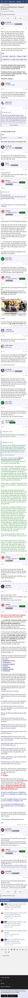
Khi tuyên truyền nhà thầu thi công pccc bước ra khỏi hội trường (15, 922)
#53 (26, 408)
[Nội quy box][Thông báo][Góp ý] (10, 713)
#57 (26, 611)
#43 (26, 108)
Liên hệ (2, 983)
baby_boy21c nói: (6, 442)
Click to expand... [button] (14, 125)
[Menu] (2, 1)
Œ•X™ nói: (4, 192)
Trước (8, 18)
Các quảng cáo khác (16, 907)
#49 (26, 284)
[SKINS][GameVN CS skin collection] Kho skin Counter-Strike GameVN (13, 725)
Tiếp (20, 18)
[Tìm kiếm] (26, 1)
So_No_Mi (4, 11)
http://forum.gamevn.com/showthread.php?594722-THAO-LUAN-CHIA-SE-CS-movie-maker (14, 842)
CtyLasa (6, 934)
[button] (14, 980)
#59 (26, 857)
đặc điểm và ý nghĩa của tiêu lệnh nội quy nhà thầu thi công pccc (15, 905)
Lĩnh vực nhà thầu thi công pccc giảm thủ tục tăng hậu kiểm (14, 940)
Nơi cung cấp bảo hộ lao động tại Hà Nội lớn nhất (15, 931)
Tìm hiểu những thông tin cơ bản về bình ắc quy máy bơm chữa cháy (15, 914)
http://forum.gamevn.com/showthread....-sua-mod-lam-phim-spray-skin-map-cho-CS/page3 (14, 866)
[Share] (24, 28)
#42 (26, 89)
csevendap (7, 907)
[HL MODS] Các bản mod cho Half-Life (11, 701)
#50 (26, 336)
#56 (26, 591)
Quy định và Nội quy (5, 986)
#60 (26, 877)
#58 (26, 835)
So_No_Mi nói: (5, 112)
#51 (26, 351)
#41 (26, 28)
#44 (26, 152)
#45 (26, 169)
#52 (26, 375)
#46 (26, 188)
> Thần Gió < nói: (6, 431)
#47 (26, 218)
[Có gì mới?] (23, 1)
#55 (26, 564)
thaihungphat (7, 916)
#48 (26, 264)
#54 (26, 426)
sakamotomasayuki (9, 664)
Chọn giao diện (5, 977)
